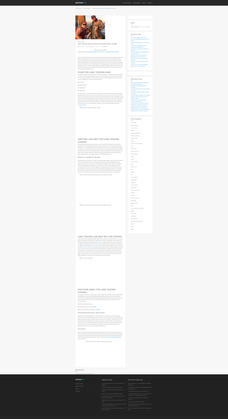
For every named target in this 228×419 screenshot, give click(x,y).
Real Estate (133, 195)
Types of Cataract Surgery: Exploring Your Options (113, 393)
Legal (132, 169)
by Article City (91, 46)
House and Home (134, 161)
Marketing (133, 172)
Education (133, 140)
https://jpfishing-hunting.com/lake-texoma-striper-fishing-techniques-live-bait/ (103, 51)
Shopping (132, 211)
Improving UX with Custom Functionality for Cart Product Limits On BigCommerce (139, 405)
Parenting (132, 182)
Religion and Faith (134, 203)
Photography (133, 187)
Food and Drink (134, 148)
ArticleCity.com (78, 8)
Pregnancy (133, 192)
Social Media (133, 216)
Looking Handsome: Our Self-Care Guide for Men (138, 391)
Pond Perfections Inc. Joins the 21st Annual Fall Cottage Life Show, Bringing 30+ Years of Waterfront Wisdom (140, 97)
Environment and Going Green (136, 143)
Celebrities (133, 130)
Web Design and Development (136, 221)
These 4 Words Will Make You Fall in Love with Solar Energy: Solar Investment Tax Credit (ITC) (114, 405)
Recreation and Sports (135, 198)
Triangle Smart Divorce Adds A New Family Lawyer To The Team (114, 401)
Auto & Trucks (133, 122)
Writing (132, 229)
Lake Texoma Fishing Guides (113, 337)
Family (132, 146)
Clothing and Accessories (135, 133)
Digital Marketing (79, 386)
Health (132, 156)
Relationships (133, 200)
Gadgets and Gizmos (135, 151)
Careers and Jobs (134, 128)
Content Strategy (79, 383)
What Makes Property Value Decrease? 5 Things (112, 387)
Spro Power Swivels (96, 245)
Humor (132, 164)
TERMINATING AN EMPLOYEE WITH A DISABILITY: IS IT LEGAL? (113, 390)
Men (131, 174)
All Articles (77, 391)
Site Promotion (134, 213)
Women (132, 223)
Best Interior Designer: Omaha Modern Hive (140, 82)
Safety (132, 205)
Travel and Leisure (134, 218)
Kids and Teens (134, 166)
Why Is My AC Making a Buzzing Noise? (139, 37)
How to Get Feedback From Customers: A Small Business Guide (139, 409)
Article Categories (87, 8)
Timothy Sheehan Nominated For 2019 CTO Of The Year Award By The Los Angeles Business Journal (139, 394)
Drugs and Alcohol (134, 138)
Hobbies (132, 159)
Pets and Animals (134, 185)
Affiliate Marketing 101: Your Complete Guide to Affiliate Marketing (139, 384)
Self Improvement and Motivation (137, 208)
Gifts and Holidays (134, 153)
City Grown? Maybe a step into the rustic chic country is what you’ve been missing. (113, 397)
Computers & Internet (135, 135)
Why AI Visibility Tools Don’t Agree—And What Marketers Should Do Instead (113, 409)
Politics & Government (135, 190)
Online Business (134, 179)
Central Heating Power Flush (136, 84)
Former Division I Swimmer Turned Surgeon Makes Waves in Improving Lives (140, 388)
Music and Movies (134, 177)
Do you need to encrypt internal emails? (137, 401)
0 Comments (104, 46)
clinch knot (87, 247)
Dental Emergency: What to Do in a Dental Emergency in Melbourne (113, 384)
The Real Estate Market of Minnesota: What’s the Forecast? (138, 398)
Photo (95, 50)
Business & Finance (134, 125)
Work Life (132, 226)
